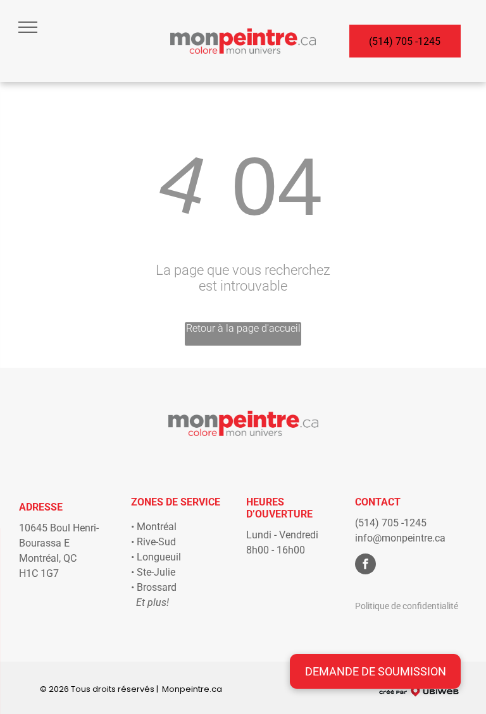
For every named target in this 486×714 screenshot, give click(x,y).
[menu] (27, 27)
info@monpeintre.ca (400, 538)
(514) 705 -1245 (391, 523)
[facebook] (365, 566)
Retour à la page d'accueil (243, 328)
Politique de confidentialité (406, 606)
